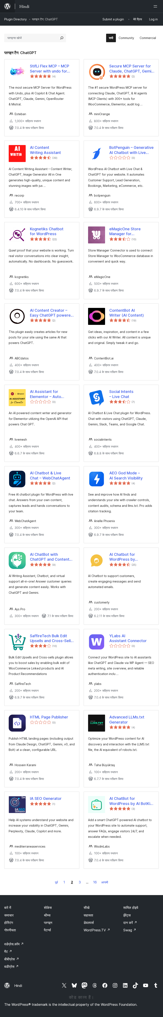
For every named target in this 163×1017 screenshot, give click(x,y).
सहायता (88, 915)
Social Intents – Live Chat (121, 394)
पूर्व (56, 882)
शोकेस (48, 907)
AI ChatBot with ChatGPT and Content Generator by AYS (49, 557)
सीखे (86, 907)
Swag (129, 930)
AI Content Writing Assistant (45, 150)
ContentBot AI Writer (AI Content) (126, 312)
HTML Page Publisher (49, 717)
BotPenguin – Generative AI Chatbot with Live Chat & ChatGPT (131, 150)
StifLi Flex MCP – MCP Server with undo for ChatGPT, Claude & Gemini (49, 69)
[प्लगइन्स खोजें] (62, 38)
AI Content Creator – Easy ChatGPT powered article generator (51, 313)
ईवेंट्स (127, 915)
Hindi (18, 985)
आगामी (104, 882)
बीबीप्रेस (11, 959)
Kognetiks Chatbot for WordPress (46, 231)
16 (95, 882)
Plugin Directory (15, 19)
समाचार (9, 915)
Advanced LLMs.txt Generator (126, 719)
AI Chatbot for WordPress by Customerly (122, 557)
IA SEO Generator (46, 798)
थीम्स (47, 915)
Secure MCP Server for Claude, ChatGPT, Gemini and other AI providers (131, 69)
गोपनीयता (10, 930)
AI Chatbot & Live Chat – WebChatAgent (50, 475)
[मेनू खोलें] (156, 6)
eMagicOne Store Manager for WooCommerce (125, 231)
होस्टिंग (8, 923)
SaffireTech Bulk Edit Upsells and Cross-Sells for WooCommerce (51, 638)
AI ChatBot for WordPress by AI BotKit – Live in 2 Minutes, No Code (130, 801)
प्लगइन (48, 923)
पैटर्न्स (47, 930)
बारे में (7, 907)
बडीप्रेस (11, 966)
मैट (8, 951)
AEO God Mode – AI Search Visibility (126, 475)
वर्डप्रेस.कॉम (14, 944)
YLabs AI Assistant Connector (128, 638)
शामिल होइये (130, 907)
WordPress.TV (97, 930)
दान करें (130, 923)
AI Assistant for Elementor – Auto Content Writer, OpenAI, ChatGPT (51, 394)
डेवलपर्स (89, 923)
